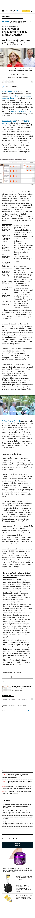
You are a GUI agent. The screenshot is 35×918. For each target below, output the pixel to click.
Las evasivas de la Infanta (7, 288)
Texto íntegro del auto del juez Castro (6, 229)
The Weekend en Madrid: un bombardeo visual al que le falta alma (16, 792)
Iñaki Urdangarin (9, 121)
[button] (17, 57)
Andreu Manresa (17, 75)
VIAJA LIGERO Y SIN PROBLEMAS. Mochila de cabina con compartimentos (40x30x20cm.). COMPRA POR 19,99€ (24, 888)
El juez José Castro (9, 91)
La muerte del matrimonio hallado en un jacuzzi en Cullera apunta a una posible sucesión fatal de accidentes (17, 806)
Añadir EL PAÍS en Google (11, 86)
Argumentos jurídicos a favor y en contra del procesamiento (7, 274)
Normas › (30, 677)
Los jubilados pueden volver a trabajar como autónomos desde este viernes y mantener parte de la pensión (18, 823)
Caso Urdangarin (22, 699)
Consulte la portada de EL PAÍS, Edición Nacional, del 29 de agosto (21, 22)
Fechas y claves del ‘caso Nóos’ (7, 282)
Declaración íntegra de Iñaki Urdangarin (6, 248)
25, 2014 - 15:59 (22, 77)
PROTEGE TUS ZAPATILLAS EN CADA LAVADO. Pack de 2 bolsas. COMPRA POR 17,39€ (24, 897)
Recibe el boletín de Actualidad (12, 672)
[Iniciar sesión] (31, 11)
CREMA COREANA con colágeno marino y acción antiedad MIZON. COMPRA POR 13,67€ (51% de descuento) (17, 870)
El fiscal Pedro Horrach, (11, 421)
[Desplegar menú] (3, 11)
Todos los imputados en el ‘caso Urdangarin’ (21, 687)
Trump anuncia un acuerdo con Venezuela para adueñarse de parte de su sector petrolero (17, 782)
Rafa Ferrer (15, 690)
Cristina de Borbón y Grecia (9, 699)
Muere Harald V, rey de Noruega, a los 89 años (16, 828)
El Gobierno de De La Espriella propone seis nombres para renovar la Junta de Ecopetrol (17, 787)
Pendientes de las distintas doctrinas (6, 295)
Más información (6, 707)
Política (6, 17)
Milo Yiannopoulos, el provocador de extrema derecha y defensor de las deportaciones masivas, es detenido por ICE (17, 775)
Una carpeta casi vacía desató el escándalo (6, 264)
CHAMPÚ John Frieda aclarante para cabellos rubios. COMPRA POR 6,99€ (24, 878)
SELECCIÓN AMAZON (17, 845)
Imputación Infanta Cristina (10, 26)
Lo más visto (6, 800)
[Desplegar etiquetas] (32, 699)
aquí (27, 710)
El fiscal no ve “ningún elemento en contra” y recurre (6, 238)
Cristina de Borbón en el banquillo (6, 256)
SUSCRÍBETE (26, 11)
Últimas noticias (7, 771)
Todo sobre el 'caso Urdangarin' (6, 303)
